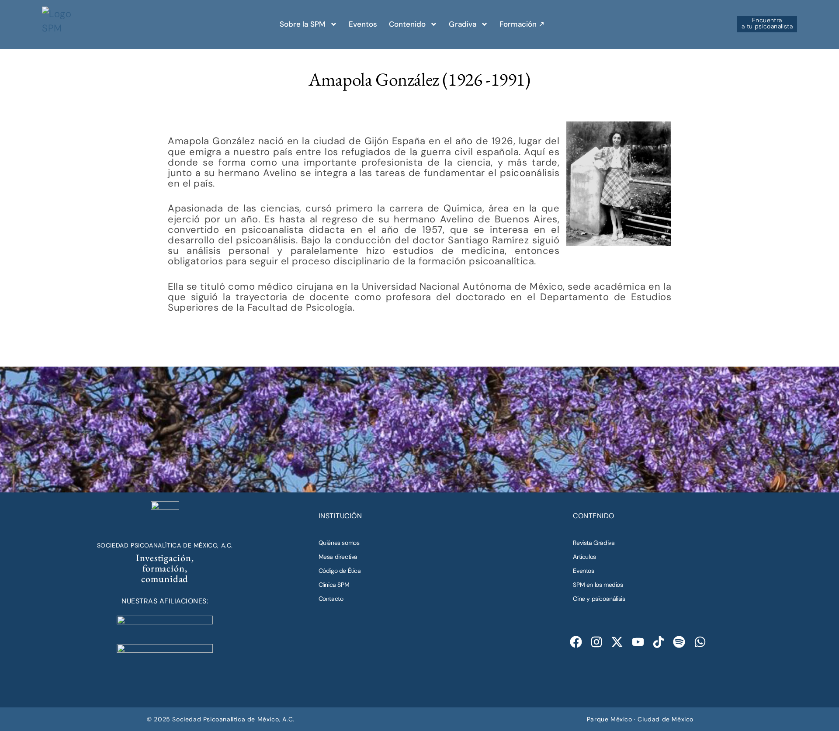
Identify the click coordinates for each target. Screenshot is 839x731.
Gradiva (462, 24)
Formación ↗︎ (521, 24)
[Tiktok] (659, 641)
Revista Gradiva (593, 543)
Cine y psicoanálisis (599, 599)
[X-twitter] (617, 641)
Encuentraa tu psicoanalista (767, 23)
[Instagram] (597, 641)
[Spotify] (679, 641)
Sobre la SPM (303, 24)
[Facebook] (576, 641)
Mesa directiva (338, 557)
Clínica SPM (334, 585)
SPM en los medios (598, 585)
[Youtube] (638, 641)
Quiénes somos (339, 543)
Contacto (331, 599)
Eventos (363, 24)
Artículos (584, 557)
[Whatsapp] (700, 641)
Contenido (407, 24)
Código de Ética (340, 571)
